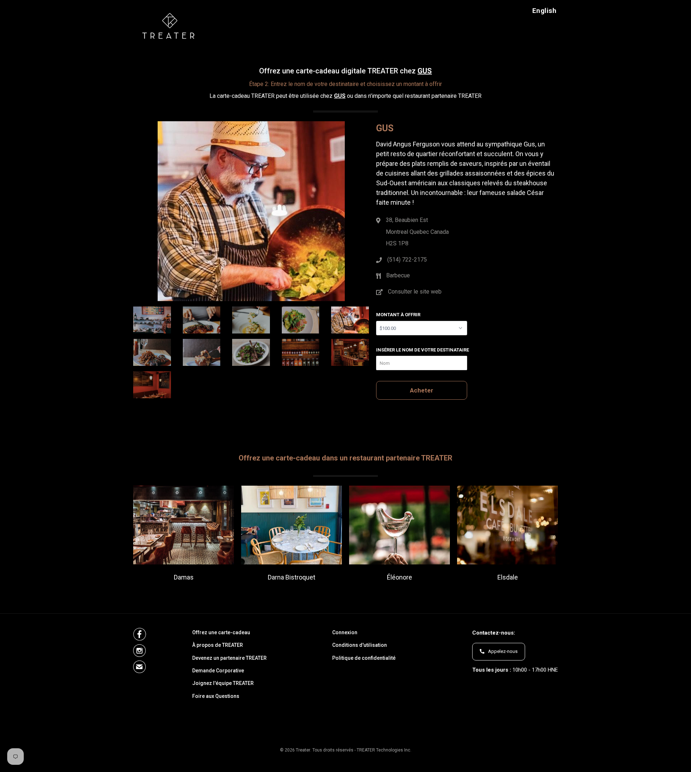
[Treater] (170, 25)
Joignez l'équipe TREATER (223, 683)
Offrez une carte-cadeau (221, 632)
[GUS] (251, 214)
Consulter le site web (415, 291)
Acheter (421, 390)
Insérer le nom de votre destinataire (422, 350)
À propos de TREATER (217, 645)
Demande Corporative (218, 670)
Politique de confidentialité (364, 658)
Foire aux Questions (215, 696)
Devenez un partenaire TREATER (229, 658)
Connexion (344, 632)
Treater (303, 750)
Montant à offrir (398, 314)
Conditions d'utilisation (359, 645)
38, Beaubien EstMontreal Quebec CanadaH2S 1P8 (417, 232)
